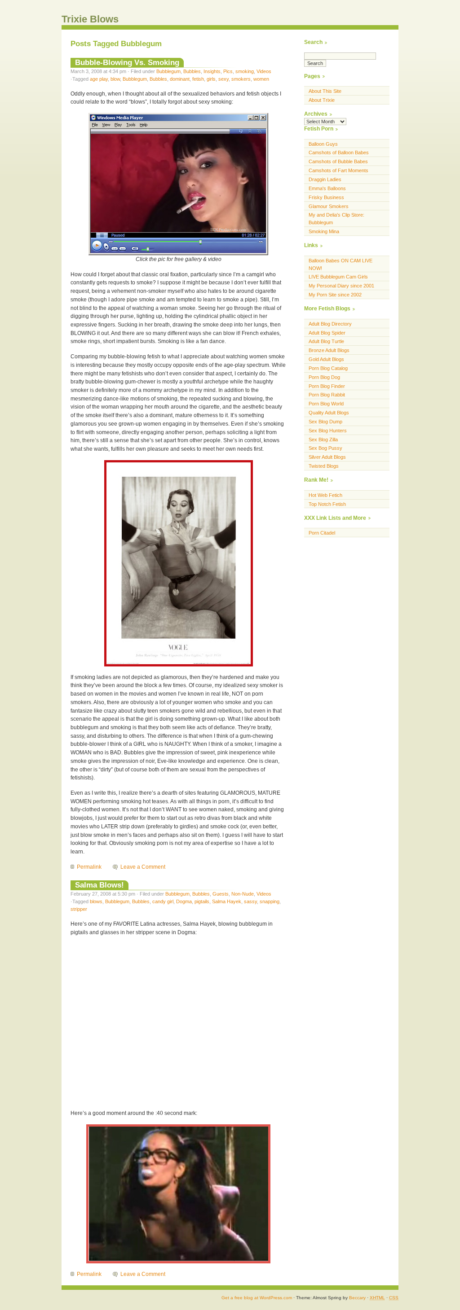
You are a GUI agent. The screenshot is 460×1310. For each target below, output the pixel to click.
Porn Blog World (326, 403)
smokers (241, 79)
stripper (79, 909)
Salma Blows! (99, 884)
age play (99, 79)
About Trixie (322, 100)
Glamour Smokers (329, 206)
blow (115, 79)
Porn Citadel (322, 532)
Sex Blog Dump (325, 421)
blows (96, 901)
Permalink (89, 867)
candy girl (162, 901)
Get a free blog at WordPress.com (256, 1297)
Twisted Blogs (324, 466)
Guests (220, 894)
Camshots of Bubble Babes (338, 161)
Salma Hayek (226, 901)
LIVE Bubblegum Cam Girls (338, 276)
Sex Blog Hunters (328, 430)
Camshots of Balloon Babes (339, 152)
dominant (180, 79)
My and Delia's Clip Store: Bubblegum (336, 218)
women (261, 79)
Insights (212, 71)
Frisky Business (326, 197)
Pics (228, 71)
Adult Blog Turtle (326, 341)
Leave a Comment (142, 867)
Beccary (357, 1297)
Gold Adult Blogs (326, 359)
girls (211, 79)
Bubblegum (168, 71)
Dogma (184, 901)
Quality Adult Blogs (329, 412)
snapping (269, 901)
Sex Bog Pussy (325, 448)
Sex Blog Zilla (323, 439)
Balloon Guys (323, 144)
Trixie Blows (90, 19)
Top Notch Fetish (327, 504)
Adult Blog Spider (327, 332)
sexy (223, 79)
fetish (198, 79)
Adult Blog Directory (330, 323)
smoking (244, 71)
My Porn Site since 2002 (335, 294)
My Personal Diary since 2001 (341, 285)
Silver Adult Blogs (327, 457)
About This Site (325, 91)
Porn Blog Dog (324, 377)
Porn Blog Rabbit (327, 394)
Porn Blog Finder (327, 386)
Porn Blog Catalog (328, 368)
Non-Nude (242, 894)
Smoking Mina (324, 231)
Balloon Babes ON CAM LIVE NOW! (340, 264)
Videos (264, 71)
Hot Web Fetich (325, 495)
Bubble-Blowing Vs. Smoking (127, 62)
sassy (250, 901)
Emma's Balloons (327, 188)
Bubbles (192, 71)
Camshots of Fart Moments (338, 170)
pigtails (202, 901)
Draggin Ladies (325, 179)
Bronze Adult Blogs (329, 350)
